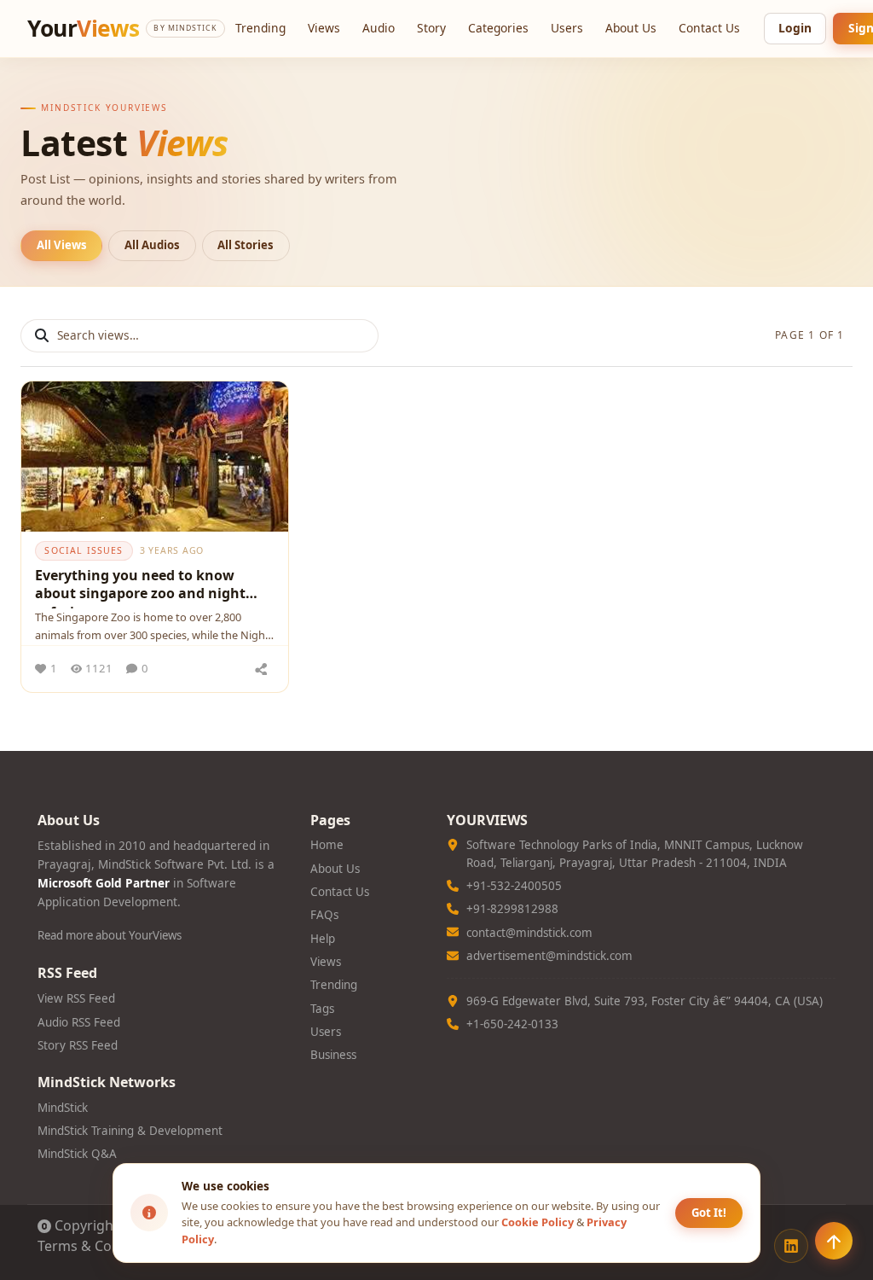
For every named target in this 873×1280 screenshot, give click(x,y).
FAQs (324, 914)
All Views (62, 245)
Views (324, 28)
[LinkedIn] (791, 1246)
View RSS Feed (76, 998)
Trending (260, 28)
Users (567, 28)
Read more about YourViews (110, 935)
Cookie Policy (537, 1222)
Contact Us (709, 28)
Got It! (708, 1212)
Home (327, 844)
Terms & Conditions (101, 1245)
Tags (322, 1008)
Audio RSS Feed (79, 1022)
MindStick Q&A (77, 1153)
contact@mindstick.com (529, 932)
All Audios (152, 245)
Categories (498, 28)
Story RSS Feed (78, 1045)
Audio (378, 28)
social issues (83, 550)
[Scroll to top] (834, 1241)
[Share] (262, 669)
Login (795, 28)
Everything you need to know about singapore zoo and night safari (140, 587)
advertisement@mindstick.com (549, 955)
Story (431, 28)
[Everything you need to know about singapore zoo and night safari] (154, 456)
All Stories (245, 245)
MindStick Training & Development (130, 1130)
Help (322, 938)
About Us (630, 28)
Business (333, 1054)
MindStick (63, 1107)
